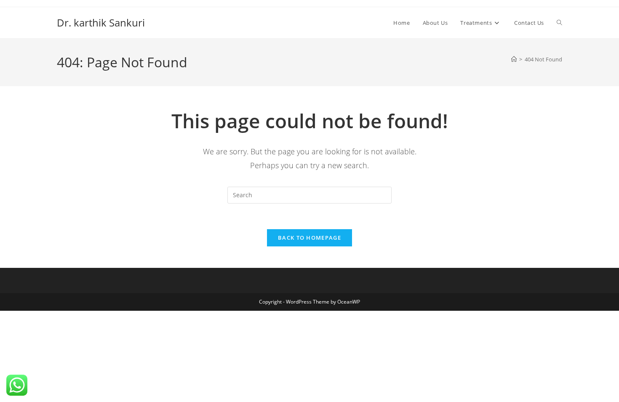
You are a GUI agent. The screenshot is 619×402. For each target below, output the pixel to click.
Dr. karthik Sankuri (101, 22)
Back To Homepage (309, 237)
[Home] (514, 59)
